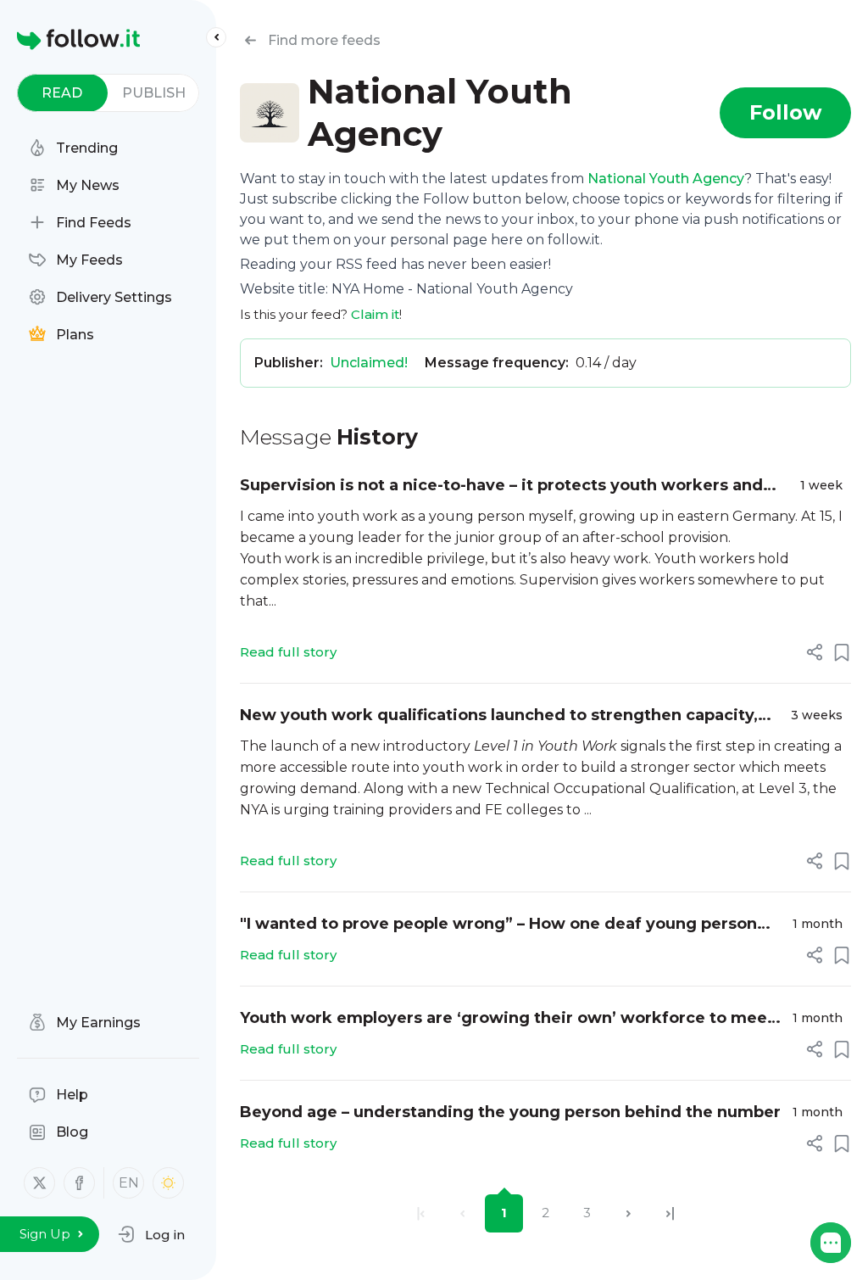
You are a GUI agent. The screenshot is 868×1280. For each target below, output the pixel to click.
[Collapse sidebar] (216, 37)
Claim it (375, 314)
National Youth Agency (665, 178)
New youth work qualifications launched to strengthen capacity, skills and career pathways (499, 716)
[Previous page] (462, 1213)
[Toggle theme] (168, 1183)
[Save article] (841, 652)
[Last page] (670, 1213)
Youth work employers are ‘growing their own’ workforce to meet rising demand (507, 1019)
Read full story (288, 652)
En (129, 1183)
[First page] (421, 1213)
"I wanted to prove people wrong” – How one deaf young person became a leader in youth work (498, 925)
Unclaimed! (369, 363)
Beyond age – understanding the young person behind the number (510, 1112)
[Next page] (628, 1213)
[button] (151, 1234)
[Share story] (814, 652)
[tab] (62, 93)
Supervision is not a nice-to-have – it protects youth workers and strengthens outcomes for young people (501, 486)
